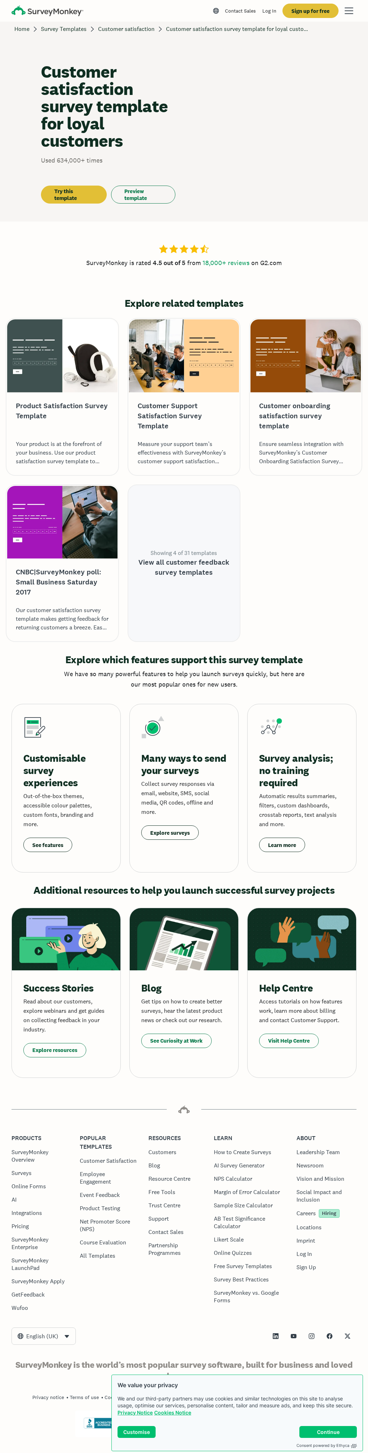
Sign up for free (310, 11)
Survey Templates (64, 29)
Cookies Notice (172, 1412)
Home (21, 29)
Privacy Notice (135, 1412)
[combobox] (44, 1336)
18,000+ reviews (226, 263)
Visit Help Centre (289, 1040)
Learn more (282, 845)
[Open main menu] (348, 11)
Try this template (65, 194)
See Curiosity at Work (176, 1040)
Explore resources (54, 1050)
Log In (269, 11)
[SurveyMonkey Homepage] (47, 12)
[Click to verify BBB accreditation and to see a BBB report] (99, 1427)
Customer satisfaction (126, 29)
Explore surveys (170, 832)
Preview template (135, 194)
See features (47, 845)
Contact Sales (240, 11)
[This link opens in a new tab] (276, 1336)
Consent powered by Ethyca (322, 1445)
